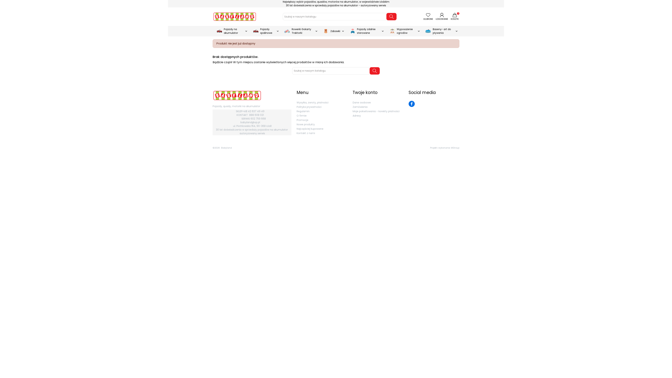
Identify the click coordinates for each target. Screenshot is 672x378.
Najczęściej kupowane (310, 129)
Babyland (226, 147)
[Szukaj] (391, 16)
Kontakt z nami (306, 133)
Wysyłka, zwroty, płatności (312, 102)
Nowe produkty (306, 124)
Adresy (357, 115)
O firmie (302, 115)
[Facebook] (412, 104)
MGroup (455, 147)
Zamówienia (360, 107)
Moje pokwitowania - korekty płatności (376, 111)
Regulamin (303, 111)
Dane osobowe (362, 102)
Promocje (302, 120)
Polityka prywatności (309, 107)
